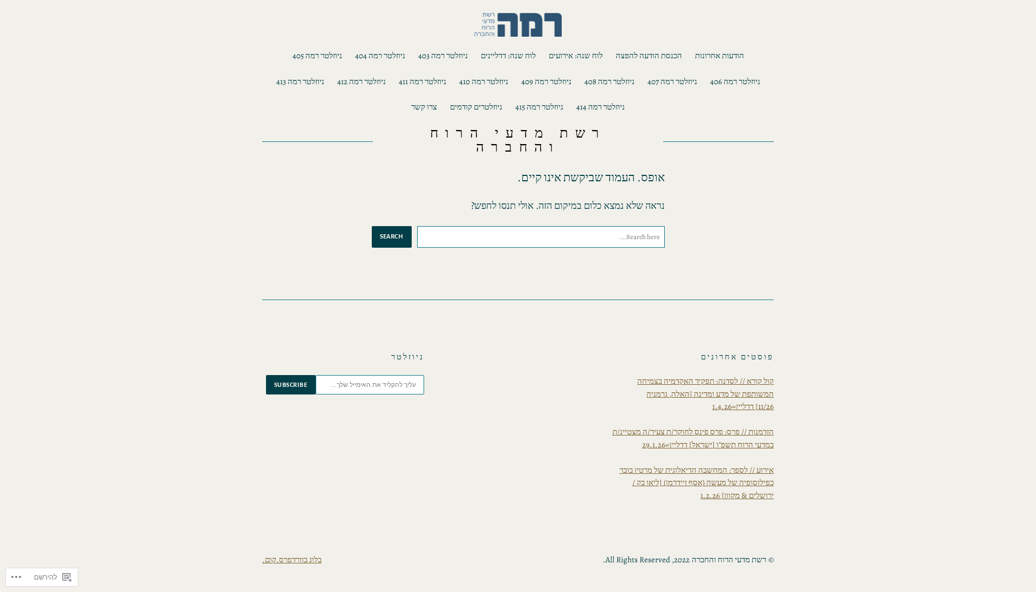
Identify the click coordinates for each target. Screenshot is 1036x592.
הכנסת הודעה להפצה (649, 55)
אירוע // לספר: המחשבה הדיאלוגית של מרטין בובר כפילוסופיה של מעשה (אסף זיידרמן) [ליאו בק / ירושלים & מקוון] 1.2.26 (696, 483)
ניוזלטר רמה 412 (361, 81)
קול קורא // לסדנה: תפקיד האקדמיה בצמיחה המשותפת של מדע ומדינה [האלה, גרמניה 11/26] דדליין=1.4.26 (705, 394)
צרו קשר (424, 106)
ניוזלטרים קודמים (476, 106)
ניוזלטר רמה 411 (422, 81)
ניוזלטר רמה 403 (443, 55)
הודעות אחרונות (719, 55)
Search (392, 236)
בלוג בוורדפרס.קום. (292, 559)
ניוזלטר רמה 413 (300, 81)
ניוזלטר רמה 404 (380, 55)
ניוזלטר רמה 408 (609, 81)
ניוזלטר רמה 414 (600, 106)
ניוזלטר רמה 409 (546, 81)
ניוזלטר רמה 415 (539, 106)
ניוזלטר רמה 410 (483, 81)
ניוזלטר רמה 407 (672, 81)
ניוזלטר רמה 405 (317, 55)
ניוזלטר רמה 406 (735, 81)
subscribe (291, 385)
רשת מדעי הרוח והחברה (517, 140)
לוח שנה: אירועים (576, 55)
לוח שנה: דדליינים (508, 55)
